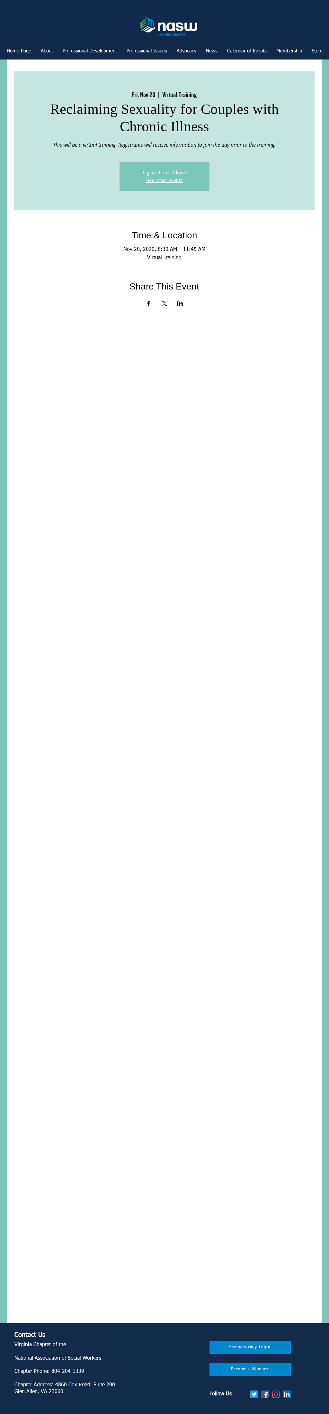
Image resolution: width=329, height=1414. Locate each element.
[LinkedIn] (287, 1394)
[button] (90, 51)
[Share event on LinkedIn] (180, 303)
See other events (164, 180)
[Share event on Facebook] (149, 303)
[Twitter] (254, 1394)
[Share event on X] (164, 303)
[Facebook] (265, 1394)
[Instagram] (276, 1394)
